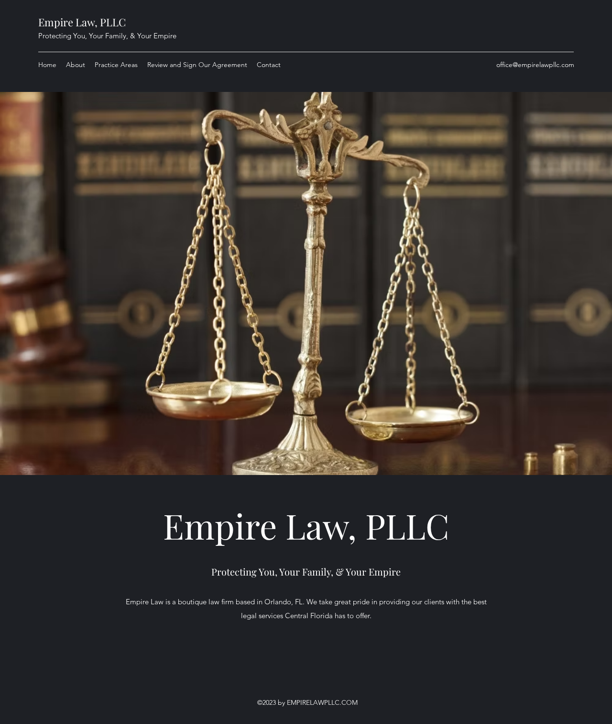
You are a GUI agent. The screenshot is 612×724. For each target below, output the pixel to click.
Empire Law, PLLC (82, 22)
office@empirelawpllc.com (535, 64)
